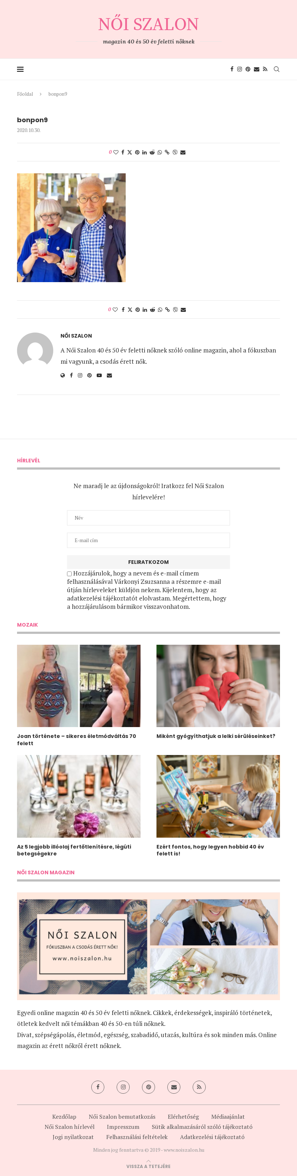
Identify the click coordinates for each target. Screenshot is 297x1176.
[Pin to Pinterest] (137, 152)
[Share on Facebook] (122, 152)
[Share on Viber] (174, 152)
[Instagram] (239, 69)
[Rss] (265, 69)
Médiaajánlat (228, 1117)
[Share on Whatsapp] (160, 152)
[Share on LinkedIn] (144, 152)
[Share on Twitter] (129, 152)
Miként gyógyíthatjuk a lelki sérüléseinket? (215, 736)
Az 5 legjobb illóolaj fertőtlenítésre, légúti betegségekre (74, 850)
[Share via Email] (182, 152)
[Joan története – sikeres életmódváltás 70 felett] (79, 686)
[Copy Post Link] (167, 152)
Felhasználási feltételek (137, 1137)
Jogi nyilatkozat (73, 1137)
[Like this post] (115, 152)
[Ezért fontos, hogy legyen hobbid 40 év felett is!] (218, 796)
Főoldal (25, 94)
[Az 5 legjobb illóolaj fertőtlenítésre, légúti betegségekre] (79, 796)
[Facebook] (232, 69)
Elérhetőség (183, 1117)
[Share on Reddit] (152, 152)
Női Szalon (76, 336)
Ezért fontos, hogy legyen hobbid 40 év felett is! (210, 850)
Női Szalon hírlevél (70, 1127)
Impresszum (123, 1127)
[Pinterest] (248, 69)
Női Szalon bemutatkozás (122, 1117)
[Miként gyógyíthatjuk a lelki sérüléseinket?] (218, 686)
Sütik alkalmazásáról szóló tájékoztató (202, 1127)
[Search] (276, 69)
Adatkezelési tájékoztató (212, 1137)
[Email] (256, 69)
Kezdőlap (64, 1117)
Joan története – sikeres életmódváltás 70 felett (76, 740)
